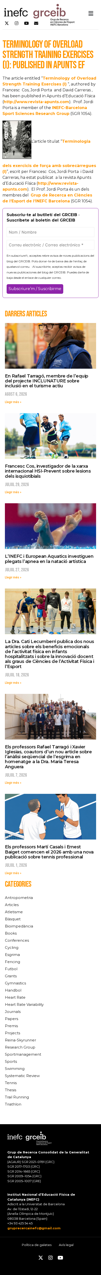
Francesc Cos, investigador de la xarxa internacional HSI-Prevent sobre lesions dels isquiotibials (48, 471)
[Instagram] (16, 23)
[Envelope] (36, 23)
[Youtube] (26, 23)
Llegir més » (13, 402)
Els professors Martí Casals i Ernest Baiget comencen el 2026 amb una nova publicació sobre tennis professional (49, 852)
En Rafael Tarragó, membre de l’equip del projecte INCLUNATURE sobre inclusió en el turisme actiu (46, 381)
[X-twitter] (6, 23)
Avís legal (66, 1245)
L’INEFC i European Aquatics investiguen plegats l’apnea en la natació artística (49, 559)
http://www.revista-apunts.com (36, 101)
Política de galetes (36, 1245)
